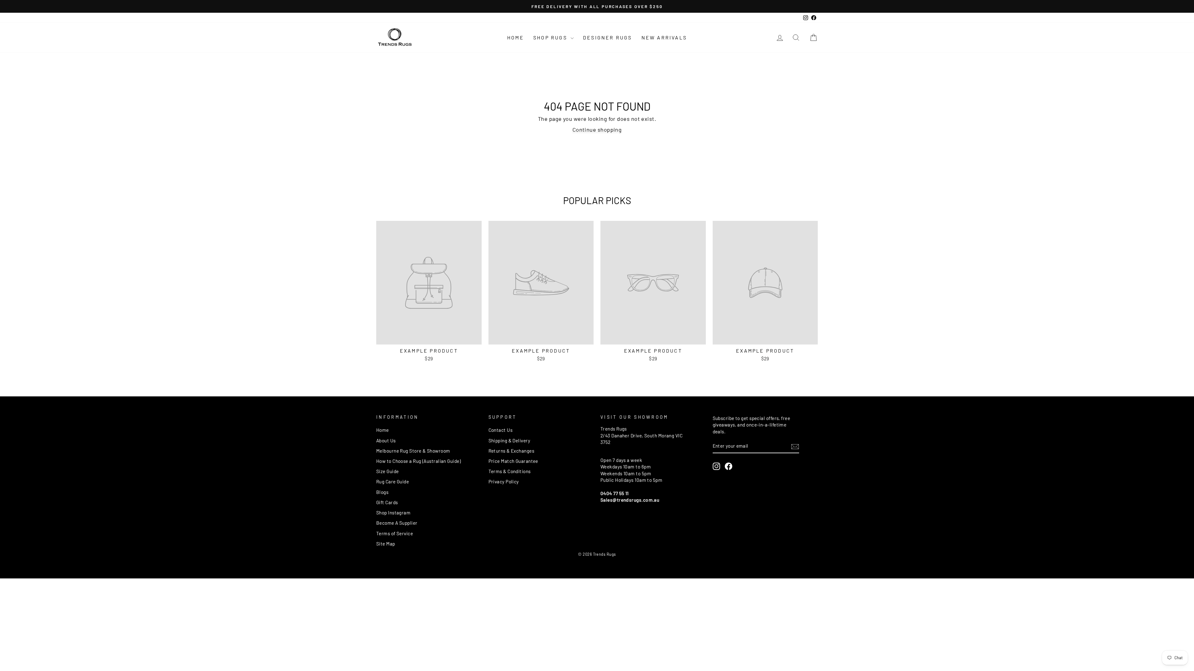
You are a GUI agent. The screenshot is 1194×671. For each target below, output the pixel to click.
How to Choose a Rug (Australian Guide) (418, 461)
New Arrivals (664, 37)
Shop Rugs (551, 37)
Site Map (385, 543)
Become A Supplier (397, 523)
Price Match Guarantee (513, 461)
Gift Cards (387, 502)
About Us (386, 440)
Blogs (382, 492)
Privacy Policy (503, 481)
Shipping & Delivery (509, 440)
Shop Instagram (393, 512)
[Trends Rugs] (395, 37)
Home (515, 37)
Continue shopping (597, 129)
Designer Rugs (607, 37)
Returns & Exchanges (511, 451)
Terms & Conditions (509, 471)
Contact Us (500, 430)
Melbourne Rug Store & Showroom (413, 451)
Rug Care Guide (392, 481)
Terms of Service (394, 533)
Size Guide (387, 471)
